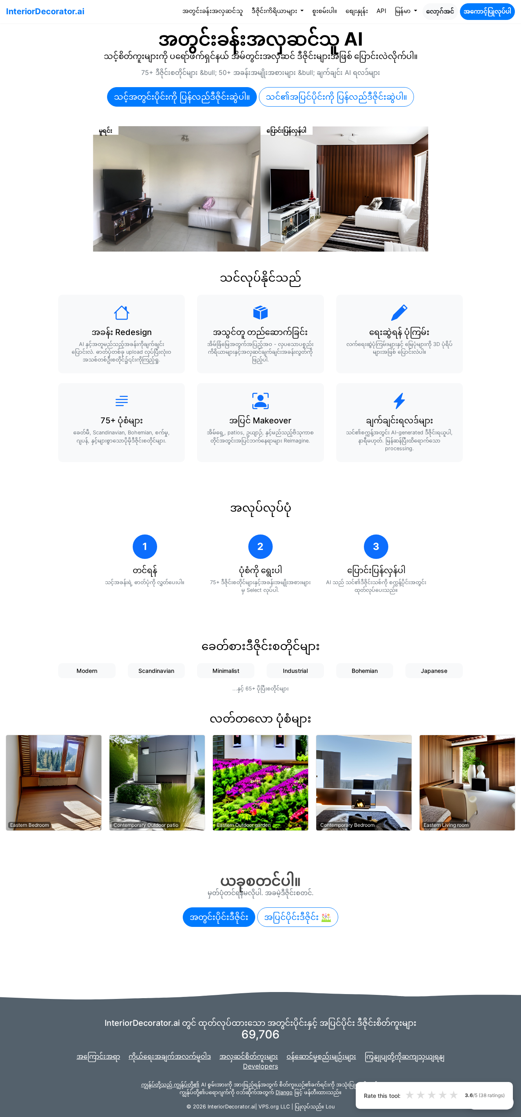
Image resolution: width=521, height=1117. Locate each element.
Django (284, 1092)
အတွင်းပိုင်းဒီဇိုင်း (219, 917)
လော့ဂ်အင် (440, 11)
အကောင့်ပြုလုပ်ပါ (487, 11)
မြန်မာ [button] (403, 11)
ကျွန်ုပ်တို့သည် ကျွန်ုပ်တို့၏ (170, 1085)
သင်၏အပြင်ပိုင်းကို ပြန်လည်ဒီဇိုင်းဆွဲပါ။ (336, 97)
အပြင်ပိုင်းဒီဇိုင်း (292, 917)
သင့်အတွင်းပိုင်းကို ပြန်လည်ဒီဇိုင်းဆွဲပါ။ (182, 97)
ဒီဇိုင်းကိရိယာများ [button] (275, 11)
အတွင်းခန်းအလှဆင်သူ (214, 11)
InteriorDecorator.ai (45, 11)
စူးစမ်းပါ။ (324, 11)
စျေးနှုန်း (357, 11)
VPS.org (268, 1107)
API (381, 11)
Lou (330, 1107)
